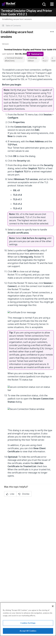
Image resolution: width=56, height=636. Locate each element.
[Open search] (43, 4)
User (53, 60)
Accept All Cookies (28, 631)
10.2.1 (45, 60)
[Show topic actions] (52, 31)
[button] (28, 25)
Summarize (37, 54)
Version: (5, 44)
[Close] (53, 606)
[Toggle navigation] (52, 4)
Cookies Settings (27, 623)
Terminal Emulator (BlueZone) (14, 59)
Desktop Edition (32, 59)
